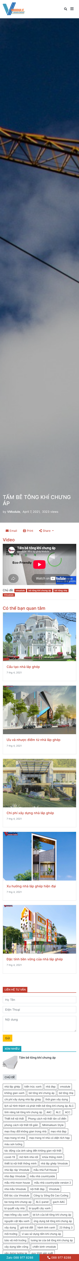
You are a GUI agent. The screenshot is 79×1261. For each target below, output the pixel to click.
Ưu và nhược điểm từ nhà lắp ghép (33, 740)
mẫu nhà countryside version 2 (52, 1182)
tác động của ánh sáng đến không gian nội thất (32, 1150)
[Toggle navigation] (72, 9)
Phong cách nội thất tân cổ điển (47, 1118)
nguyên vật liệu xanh (16, 1221)
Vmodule (9, 594)
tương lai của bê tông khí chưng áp (52, 1240)
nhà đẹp (51, 1086)
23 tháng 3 (66, 1227)
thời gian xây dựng (56, 1099)
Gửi (7, 1038)
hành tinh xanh (46, 1227)
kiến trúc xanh (33, 1086)
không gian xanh (14, 1092)
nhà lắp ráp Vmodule (16, 1169)
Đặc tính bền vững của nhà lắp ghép (35, 959)
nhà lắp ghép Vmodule (54, 1163)
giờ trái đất (26, 1227)
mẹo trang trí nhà (14, 1137)
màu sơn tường (13, 1144)
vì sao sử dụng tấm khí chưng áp (41, 1233)
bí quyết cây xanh (40, 1208)
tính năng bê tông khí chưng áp (23, 1112)
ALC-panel (42, 1201)
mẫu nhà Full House (45, 1169)
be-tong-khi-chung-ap (18, 1201)
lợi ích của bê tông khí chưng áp (52, 1214)
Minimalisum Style (53, 1125)
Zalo (19, 1257)
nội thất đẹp (37, 1189)
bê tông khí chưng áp (39, 590)
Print (29, 531)
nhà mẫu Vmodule (15, 1189)
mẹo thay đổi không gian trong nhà (25, 1131)
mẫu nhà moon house (17, 1182)
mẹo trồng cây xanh (16, 1214)
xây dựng (10, 1227)
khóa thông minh (52, 1157)
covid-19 (9, 1157)
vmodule (20, 590)
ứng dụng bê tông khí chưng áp (53, 1221)
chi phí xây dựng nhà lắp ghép (22, 1099)
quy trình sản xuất (42, 1253)
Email (13, 531)
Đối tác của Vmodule (16, 1195)
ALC (58, 1112)
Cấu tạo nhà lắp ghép (23, 667)
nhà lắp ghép (12, 1086)
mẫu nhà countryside (42, 1176)
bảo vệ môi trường (15, 1240)
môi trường (10, 1233)
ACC (67, 1112)
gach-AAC (59, 1201)
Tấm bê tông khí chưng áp (37, 1057)
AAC (49, 1112)
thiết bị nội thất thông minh (20, 1163)
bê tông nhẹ (61, 590)
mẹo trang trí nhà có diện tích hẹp (49, 1137)
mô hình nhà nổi (28, 1157)
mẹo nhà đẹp (59, 1131)
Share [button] (46, 531)
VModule (13, 511)
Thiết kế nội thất (14, 1118)
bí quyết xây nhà (14, 1208)
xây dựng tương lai (15, 1253)
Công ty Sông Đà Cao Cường (50, 1195)
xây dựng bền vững (16, 1246)
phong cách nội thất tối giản (21, 1125)
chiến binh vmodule (44, 1246)
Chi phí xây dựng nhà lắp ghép (30, 813)
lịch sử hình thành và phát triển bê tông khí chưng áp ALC (39, 1105)
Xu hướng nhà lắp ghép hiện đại (31, 886)
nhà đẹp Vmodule (15, 1176)
